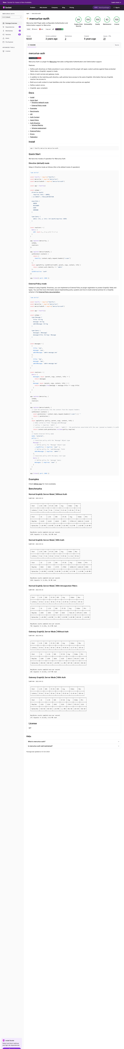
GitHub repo (38, 484)
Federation (34, 137)
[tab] (31, 45)
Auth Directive (35, 123)
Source (117, 45)
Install (32, 97)
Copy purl (48, 29)
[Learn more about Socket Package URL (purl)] (53, 29)
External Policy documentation (49, 292)
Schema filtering (37, 125)
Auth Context (34, 117)
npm (27, 13)
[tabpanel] (74, 390)
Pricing (72, 7)
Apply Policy (34, 120)
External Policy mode (39, 105)
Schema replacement (39, 128)
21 (104, 38)
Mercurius (53, 62)
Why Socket (43, 7)
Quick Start (34, 100)
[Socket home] (7, 7)
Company (55, 7)
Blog (63, 7)
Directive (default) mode (40, 102)
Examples (33, 108)
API (31, 114)
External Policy (35, 131)
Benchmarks (34, 111)
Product (32, 7)
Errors (32, 134)
